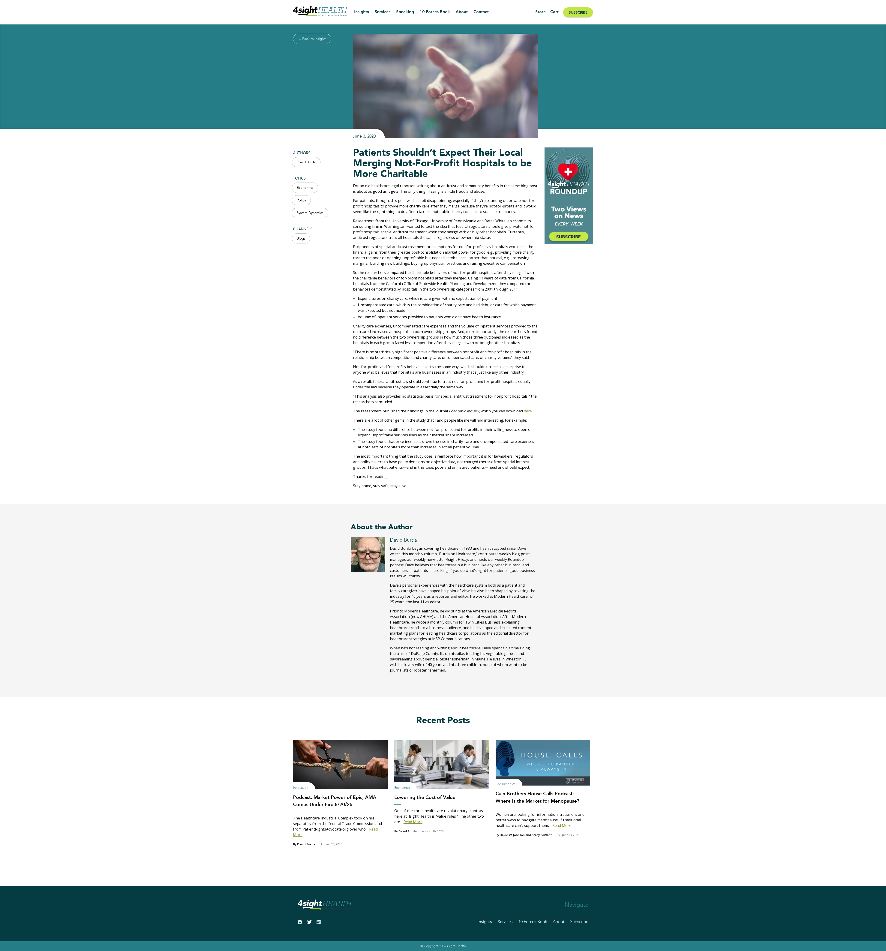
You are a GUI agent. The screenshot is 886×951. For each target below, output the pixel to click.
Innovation (300, 787)
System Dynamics (310, 213)
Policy (301, 200)
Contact (481, 12)
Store (540, 12)
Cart (554, 12)
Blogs (301, 238)
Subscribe (578, 12)
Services (382, 12)
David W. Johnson (512, 835)
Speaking (405, 12)
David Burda (306, 162)
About (462, 12)
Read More (413, 821)
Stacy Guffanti (542, 835)
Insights (361, 12)
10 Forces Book (435, 12)
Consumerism (505, 784)
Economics (305, 187)
